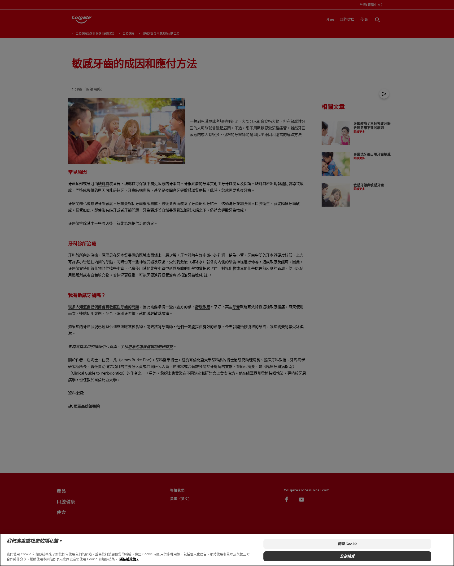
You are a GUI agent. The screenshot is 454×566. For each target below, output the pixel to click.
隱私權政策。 (129, 559)
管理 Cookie (347, 544)
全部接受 (347, 556)
